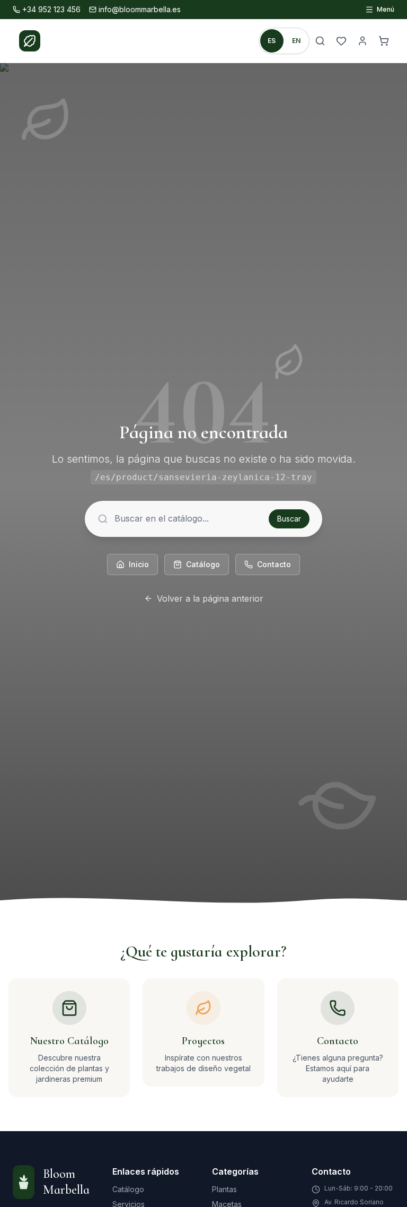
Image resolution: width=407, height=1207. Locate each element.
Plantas (224, 1189)
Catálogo (203, 564)
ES (272, 41)
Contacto (274, 564)
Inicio (139, 564)
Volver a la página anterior (210, 598)
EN (296, 41)
